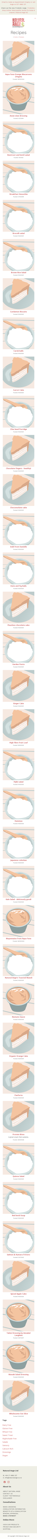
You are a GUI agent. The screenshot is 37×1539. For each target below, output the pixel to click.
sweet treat (7, 1435)
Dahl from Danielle (18, 547)
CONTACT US (8, 1494)
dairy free (6, 1425)
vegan (5, 1455)
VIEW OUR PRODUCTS (11, 1524)
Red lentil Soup (18, 1215)
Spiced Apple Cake (19, 1294)
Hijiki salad (18, 782)
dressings (6, 1452)
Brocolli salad (19, 233)
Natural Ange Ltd (24, 1536)
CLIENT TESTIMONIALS (11, 1496)
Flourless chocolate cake (18, 625)
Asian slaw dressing (18, 116)
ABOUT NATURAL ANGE (11, 1491)
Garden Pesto (18, 664)
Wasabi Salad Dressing (18, 1374)
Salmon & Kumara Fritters (18, 1254)
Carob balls (18, 351)
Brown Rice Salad (18, 272)
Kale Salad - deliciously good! (18, 899)
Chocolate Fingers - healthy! (18, 468)
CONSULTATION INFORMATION (14, 1509)
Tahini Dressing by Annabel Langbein (18, 1334)
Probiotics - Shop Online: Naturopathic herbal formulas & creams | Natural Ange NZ (19, 10)
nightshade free (9, 1438)
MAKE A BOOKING (9, 1507)
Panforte (19, 1095)
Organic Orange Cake (18, 1056)
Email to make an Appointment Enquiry (16, 2)
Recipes (21, 37)
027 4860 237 (21, 4)
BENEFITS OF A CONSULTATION (14, 1511)
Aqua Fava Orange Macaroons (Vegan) (18, 75)
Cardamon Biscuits (18, 311)
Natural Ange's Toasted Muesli (18, 977)
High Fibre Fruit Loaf (18, 742)
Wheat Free (7, 1432)
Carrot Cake (18, 390)
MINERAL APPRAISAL (10, 1513)
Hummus (18, 821)
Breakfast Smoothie (18, 194)
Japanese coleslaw (18, 860)
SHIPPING (6, 1529)
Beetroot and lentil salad (18, 155)
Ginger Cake (18, 703)
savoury (5, 1445)
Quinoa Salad (18, 1176)
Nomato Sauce (18, 1017)
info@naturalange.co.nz (13, 1478)
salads (5, 1442)
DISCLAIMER (7, 1498)
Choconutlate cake (18, 507)
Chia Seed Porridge (18, 429)
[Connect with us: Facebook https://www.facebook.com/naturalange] (4, 1482)
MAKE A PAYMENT (9, 1516)
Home (16, 37)
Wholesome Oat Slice (18, 1413)
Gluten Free (7, 1428)
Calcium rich (7, 1449)
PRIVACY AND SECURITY (12, 1527)
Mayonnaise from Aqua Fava (18, 938)
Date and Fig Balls (18, 586)
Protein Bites (18, 1134)
